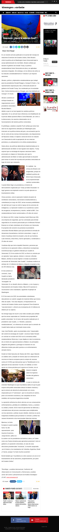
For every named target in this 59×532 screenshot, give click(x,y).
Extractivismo (39, 13)
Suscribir (54, 61)
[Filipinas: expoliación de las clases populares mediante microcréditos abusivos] (20, 495)
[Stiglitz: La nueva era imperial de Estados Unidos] (8, 495)
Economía (31, 13)
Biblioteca (21, 13)
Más (46, 13)
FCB (46, 526)
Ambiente (8, 13)
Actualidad (6, 34)
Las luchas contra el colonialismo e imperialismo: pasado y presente (31, 2)
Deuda (26, 13)
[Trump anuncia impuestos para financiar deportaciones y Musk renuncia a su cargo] (33, 495)
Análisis (14, 13)
